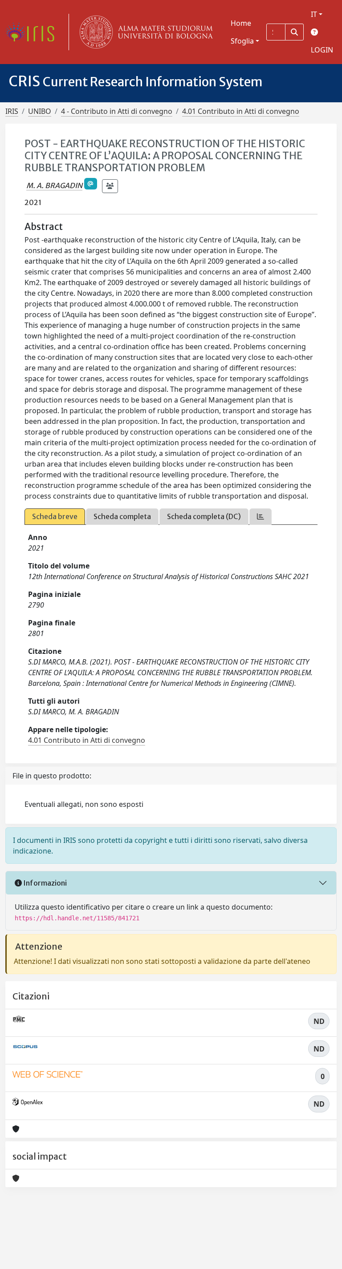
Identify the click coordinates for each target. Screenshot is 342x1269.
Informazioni (44, 882)
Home (241, 23)
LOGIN (322, 50)
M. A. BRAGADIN (54, 185)
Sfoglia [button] (242, 41)
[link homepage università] (144, 32)
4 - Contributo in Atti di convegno (116, 111)
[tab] (260, 516)
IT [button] (314, 14)
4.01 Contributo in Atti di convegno (240, 111)
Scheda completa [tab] (122, 516)
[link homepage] (33, 32)
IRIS (11, 111)
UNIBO (39, 111)
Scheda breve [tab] (54, 516)
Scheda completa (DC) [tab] (204, 516)
